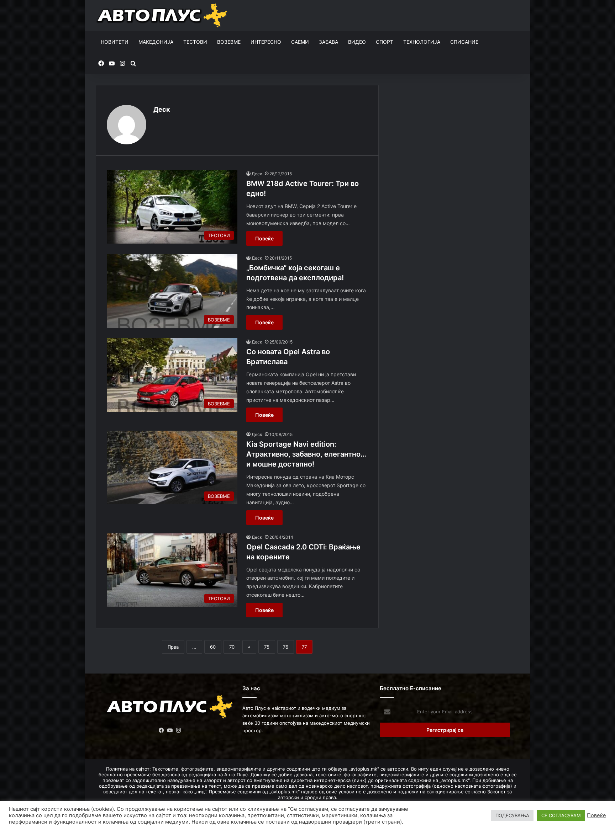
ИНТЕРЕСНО (266, 42)
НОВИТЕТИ (114, 42)
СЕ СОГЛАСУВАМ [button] (561, 815)
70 (232, 647)
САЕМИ (300, 42)
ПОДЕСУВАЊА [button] (512, 815)
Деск (161, 109)
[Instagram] (178, 730)
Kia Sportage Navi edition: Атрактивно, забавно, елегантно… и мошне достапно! (306, 454)
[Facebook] (161, 730)
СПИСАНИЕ (464, 42)
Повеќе (264, 238)
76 (285, 647)
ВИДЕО (357, 42)
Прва (173, 647)
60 (213, 647)
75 (266, 647)
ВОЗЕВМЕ (229, 42)
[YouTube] (170, 730)
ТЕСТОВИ (195, 42)
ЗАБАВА (328, 42)
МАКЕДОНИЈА (155, 42)
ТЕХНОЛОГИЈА (421, 42)
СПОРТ (384, 42)
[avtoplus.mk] (163, 16)
